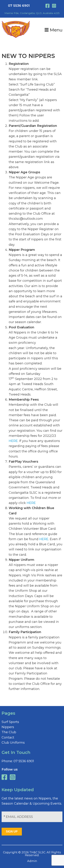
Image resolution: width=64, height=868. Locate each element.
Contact (8, 737)
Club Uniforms (13, 743)
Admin (32, 861)
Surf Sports (10, 722)
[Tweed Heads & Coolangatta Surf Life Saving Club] (16, 37)
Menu (55, 30)
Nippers (8, 727)
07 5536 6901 (19, 6)
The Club (9, 732)
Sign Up (12, 831)
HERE (13, 441)
